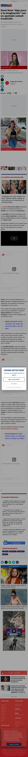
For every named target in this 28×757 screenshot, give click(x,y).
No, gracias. (14, 383)
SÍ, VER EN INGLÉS (14, 379)
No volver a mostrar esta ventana (14, 387)
